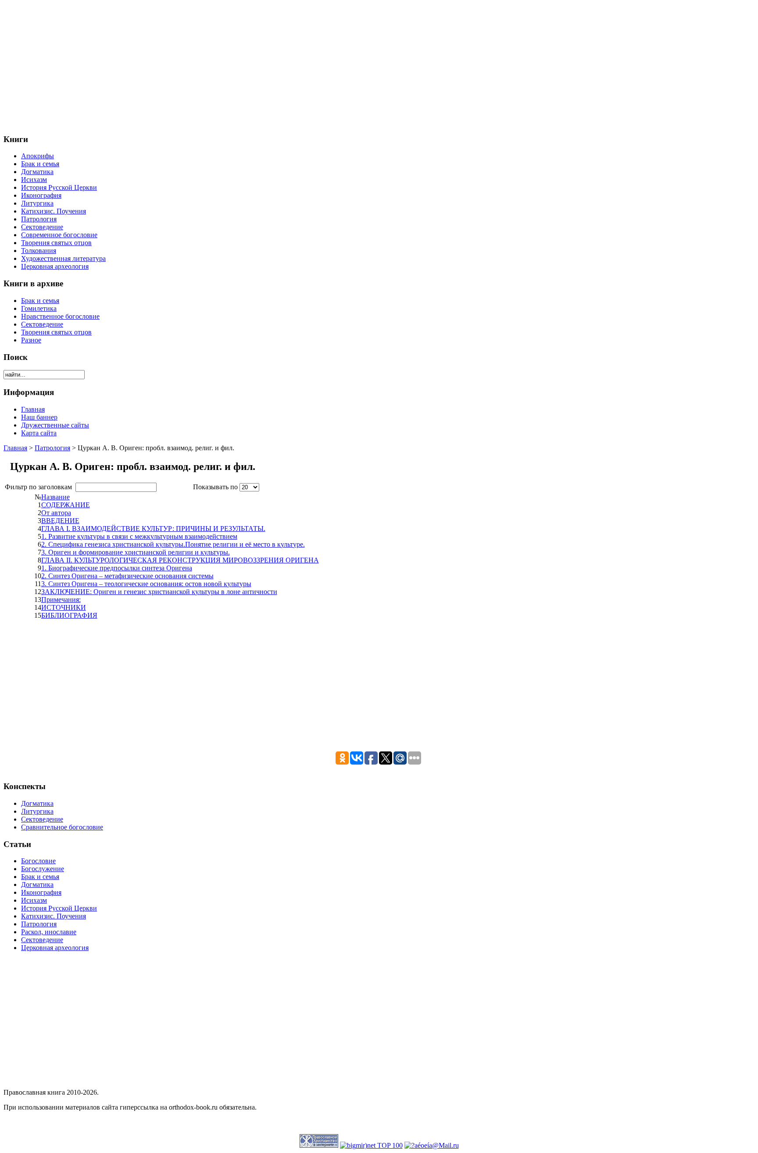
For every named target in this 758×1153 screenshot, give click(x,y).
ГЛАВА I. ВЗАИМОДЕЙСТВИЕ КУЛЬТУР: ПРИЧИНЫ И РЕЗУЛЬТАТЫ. (153, 528)
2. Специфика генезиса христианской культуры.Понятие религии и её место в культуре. (173, 544)
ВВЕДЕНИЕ (60, 520)
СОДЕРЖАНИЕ (65, 505)
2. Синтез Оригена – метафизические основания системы (127, 576)
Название (55, 497)
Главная (15, 448)
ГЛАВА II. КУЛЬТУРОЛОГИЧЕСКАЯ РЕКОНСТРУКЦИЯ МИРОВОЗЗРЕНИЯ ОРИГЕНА (180, 560)
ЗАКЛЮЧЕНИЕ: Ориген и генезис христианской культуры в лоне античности (159, 591)
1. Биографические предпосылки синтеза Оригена (116, 568)
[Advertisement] (267, 65)
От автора (56, 512)
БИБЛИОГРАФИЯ (69, 615)
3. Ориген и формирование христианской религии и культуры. (135, 552)
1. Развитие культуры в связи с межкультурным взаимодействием (139, 536)
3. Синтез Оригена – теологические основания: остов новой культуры (146, 583)
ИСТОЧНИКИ (63, 607)
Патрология (52, 448)
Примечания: (61, 599)
